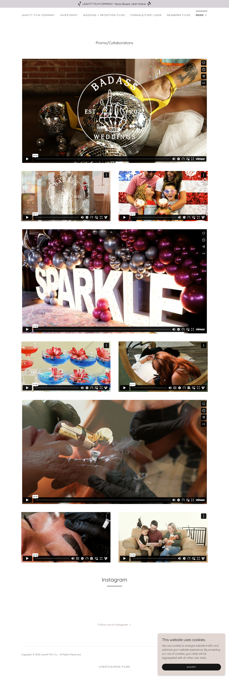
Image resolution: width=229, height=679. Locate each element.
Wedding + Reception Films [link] (104, 15)
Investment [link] (69, 15)
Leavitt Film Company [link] (38, 15)
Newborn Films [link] (178, 15)
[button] (201, 14)
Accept (191, 667)
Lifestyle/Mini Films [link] (114, 666)
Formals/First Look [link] (146, 15)
